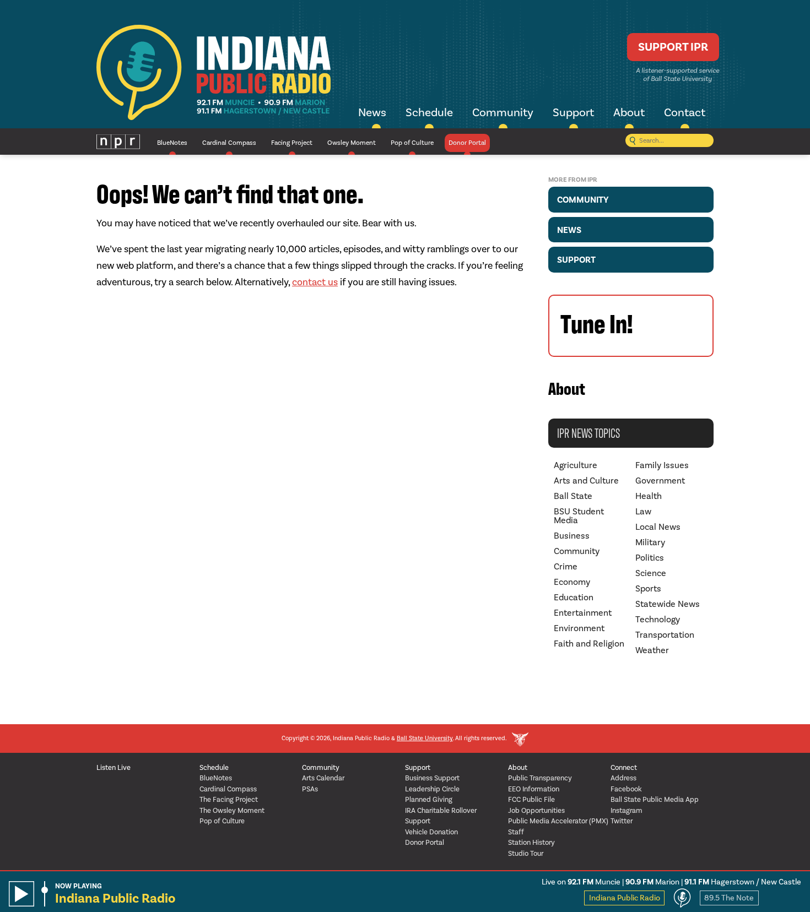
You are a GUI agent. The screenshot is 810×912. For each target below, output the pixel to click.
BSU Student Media (579, 515)
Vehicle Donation (431, 831)
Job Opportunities (536, 810)
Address (623, 777)
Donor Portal (467, 142)
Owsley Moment (351, 142)
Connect (624, 767)
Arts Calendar (323, 777)
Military (650, 542)
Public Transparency (540, 777)
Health (648, 496)
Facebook (626, 788)
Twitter (622, 820)
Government (660, 480)
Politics (649, 557)
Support (573, 112)
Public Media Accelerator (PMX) (558, 820)
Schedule (429, 112)
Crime (565, 566)
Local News (658, 527)
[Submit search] (633, 142)
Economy (572, 582)
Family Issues (662, 465)
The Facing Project (228, 799)
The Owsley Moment (231, 810)
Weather (652, 650)
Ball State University (425, 738)
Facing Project (291, 142)
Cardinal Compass (229, 142)
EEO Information (533, 788)
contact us (315, 281)
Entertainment (583, 612)
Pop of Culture (412, 142)
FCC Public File (531, 799)
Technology (657, 619)
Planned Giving (428, 799)
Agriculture (575, 465)
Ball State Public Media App (655, 799)
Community (502, 112)
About (629, 112)
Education (573, 597)
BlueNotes (172, 142)
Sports (648, 588)
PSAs (310, 788)
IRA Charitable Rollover (441, 810)
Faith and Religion (589, 643)
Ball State (573, 496)
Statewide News (667, 604)
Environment (579, 628)
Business (572, 535)
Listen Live (113, 767)
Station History (531, 842)
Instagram (626, 810)
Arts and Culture (586, 480)
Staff (516, 831)
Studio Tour (525, 853)
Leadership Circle (432, 788)
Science (650, 573)
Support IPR (673, 47)
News (372, 112)
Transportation (664, 634)
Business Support (432, 777)
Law (643, 511)
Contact (684, 112)
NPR (118, 141)
